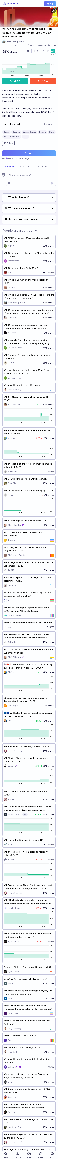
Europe (42, 132)
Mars (25, 136)
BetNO (41, 81)
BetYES (14, 81)
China (51, 132)
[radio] (33, 51)
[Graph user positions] (28, 51)
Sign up (50, 3)
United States (29, 132)
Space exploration (12, 136)
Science (16, 132)
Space (6, 132)
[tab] (8, 166)
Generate (48, 124)
